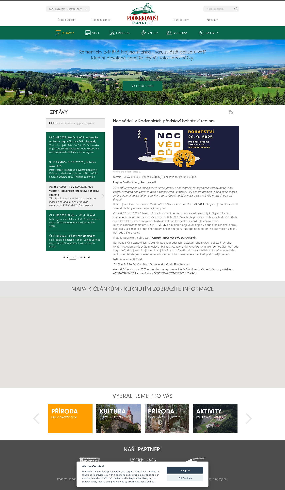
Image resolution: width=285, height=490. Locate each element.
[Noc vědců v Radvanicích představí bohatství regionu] (176, 169)
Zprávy (68, 33)
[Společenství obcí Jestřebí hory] (142, 459)
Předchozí (36, 418)
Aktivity (212, 33)
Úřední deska (66, 20)
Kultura (180, 33)
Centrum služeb (101, 20)
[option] (70, 418)
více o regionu (142, 86)
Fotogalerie (180, 20)
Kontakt (211, 20)
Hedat (235, 9)
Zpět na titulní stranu (142, 13)
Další (249, 418)
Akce (96, 33)
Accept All (185, 470)
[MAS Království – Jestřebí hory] (89, 459)
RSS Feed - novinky (231, 111)
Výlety (152, 33)
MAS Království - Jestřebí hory (65, 8)
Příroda (123, 33)
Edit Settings (185, 478)
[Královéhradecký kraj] (195, 459)
